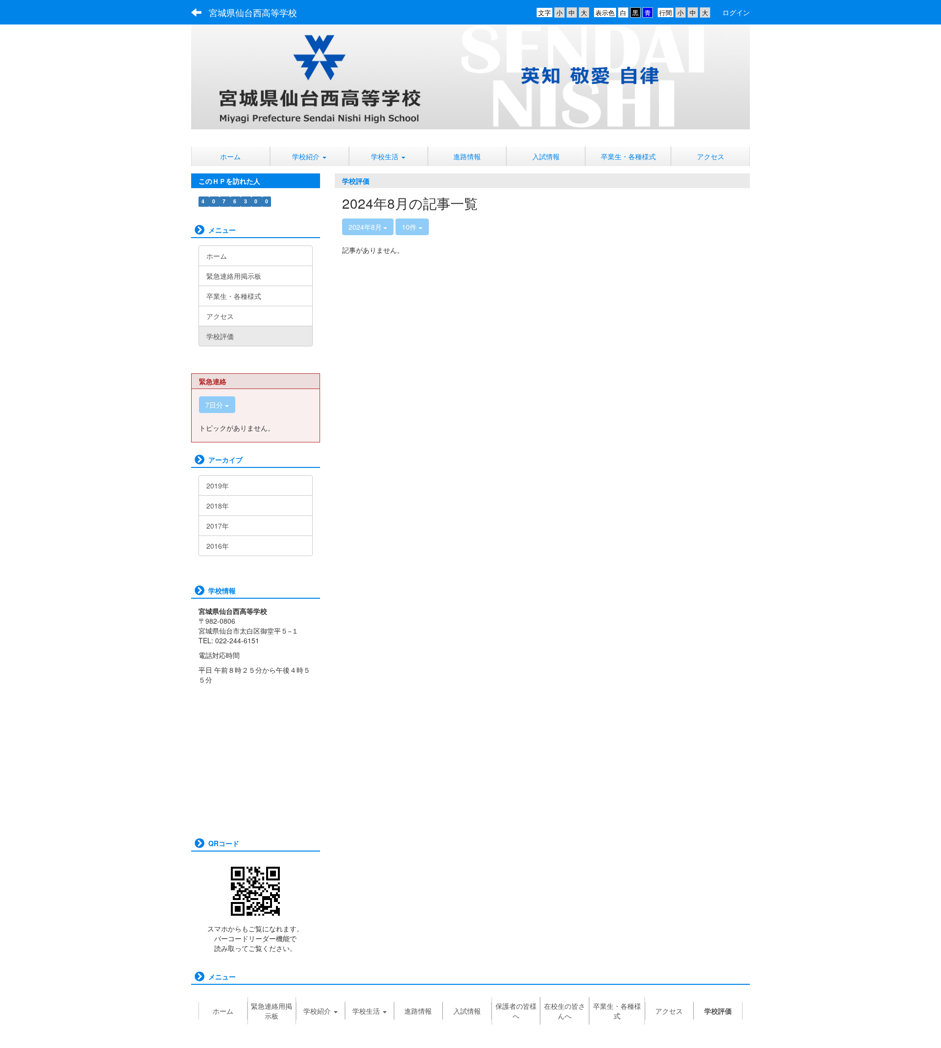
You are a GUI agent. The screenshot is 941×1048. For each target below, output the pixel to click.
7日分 (215, 405)
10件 (410, 227)
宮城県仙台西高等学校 (253, 12)
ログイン (736, 12)
